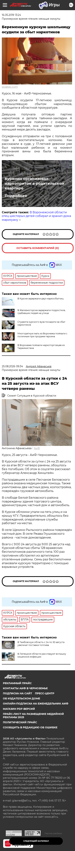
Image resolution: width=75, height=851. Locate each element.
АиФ (37, 448)
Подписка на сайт (17, 693)
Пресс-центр (44, 693)
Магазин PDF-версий (19, 709)
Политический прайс (20, 722)
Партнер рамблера (53, 833)
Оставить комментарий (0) (37, 248)
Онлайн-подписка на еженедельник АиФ (35, 703)
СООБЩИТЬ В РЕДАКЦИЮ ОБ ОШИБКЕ (30, 727)
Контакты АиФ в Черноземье (25, 688)
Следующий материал (36, 841)
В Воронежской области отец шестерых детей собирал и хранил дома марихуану (36, 216)
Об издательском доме (21, 698)
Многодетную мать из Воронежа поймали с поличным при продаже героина (42, 335)
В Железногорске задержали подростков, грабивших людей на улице (41, 311)
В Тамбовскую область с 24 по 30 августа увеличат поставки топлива (40, 643)
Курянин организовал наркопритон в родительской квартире (34, 183)
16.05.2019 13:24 (11, 15)
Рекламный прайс (17, 683)
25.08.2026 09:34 (12, 366)
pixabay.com (10, 86)
